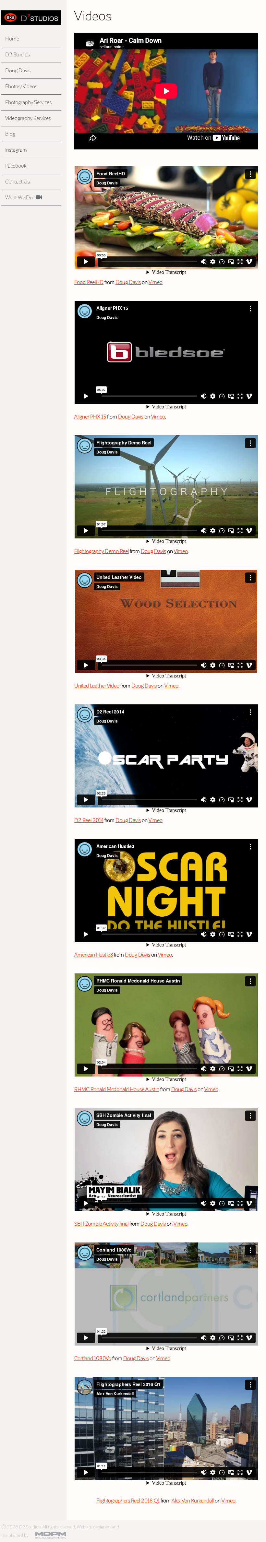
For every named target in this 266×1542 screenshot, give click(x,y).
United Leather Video (96, 686)
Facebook (15, 166)
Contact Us (17, 181)
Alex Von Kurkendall (193, 1500)
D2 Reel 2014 (88, 820)
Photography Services (28, 102)
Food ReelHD (88, 282)
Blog (10, 134)
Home (12, 38)
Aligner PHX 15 (90, 416)
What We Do (19, 197)
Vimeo (156, 282)
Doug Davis (17, 70)
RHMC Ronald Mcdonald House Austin (116, 1089)
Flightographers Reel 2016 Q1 (128, 1500)
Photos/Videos (21, 86)
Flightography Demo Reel (101, 551)
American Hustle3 (93, 955)
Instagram (16, 150)
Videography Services (28, 118)
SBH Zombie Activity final (101, 1224)
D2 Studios (17, 54)
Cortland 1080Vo (92, 1358)
